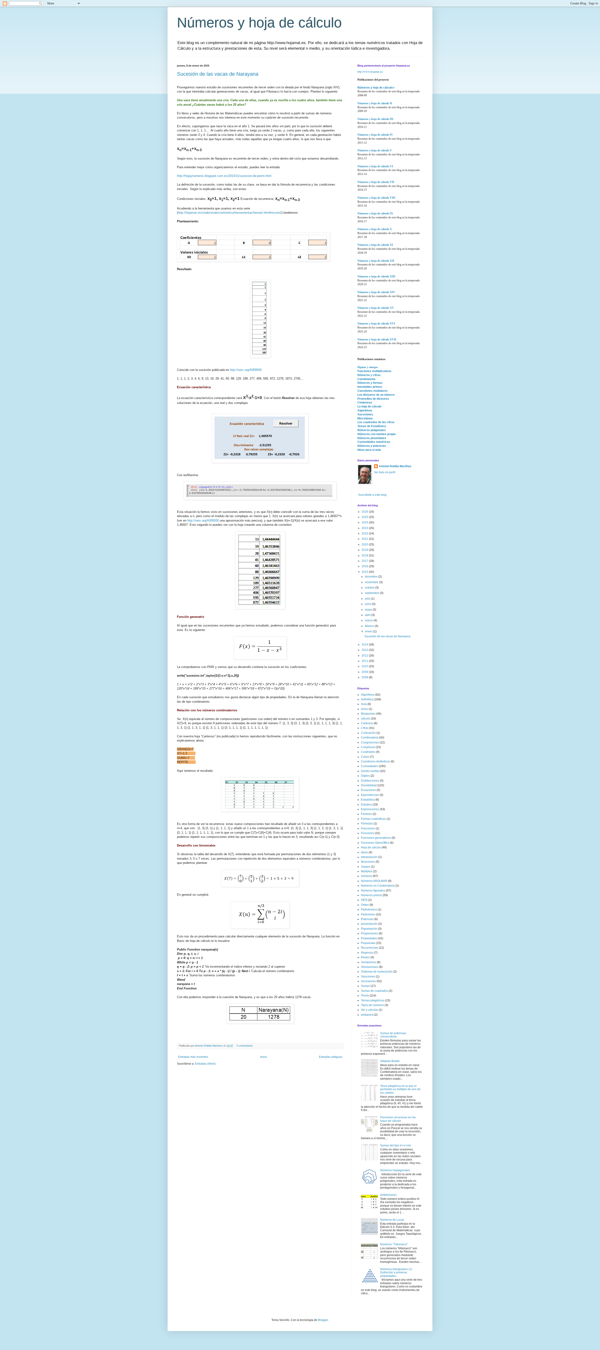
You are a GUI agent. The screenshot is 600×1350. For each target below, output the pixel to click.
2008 (365, 677)
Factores (366, 814)
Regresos (367, 952)
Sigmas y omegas (367, 367)
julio (368, 598)
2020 (365, 544)
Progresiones (369, 933)
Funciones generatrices (376, 837)
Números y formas (369, 382)
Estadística (368, 799)
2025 (365, 517)
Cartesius (367, 723)
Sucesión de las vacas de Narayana (217, 74)
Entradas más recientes (193, 1057)
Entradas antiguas (330, 1057)
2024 (365, 522)
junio (368, 604)
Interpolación (369, 857)
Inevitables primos (369, 386)
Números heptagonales (395, 1170)
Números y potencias (371, 446)
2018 (365, 555)
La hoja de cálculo (369, 406)
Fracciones (368, 828)
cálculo (365, 718)
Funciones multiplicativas (374, 371)
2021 (365, 539)
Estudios (366, 804)
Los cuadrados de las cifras (375, 422)
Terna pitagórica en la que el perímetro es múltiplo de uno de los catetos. (400, 1089)
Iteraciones (368, 861)
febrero (370, 626)
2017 (365, 561)
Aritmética (367, 699)
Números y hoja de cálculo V (374, 150)
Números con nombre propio (376, 434)
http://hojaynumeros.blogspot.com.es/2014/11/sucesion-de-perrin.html (224, 176)
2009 (365, 672)
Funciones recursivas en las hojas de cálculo (398, 1119)
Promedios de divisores (373, 398)
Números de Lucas (392, 1219)
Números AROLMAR (374, 881)
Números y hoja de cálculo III (375, 119)
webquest (367, 1014)
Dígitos (365, 775)
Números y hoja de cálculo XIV (376, 292)
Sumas (365, 986)
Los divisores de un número (375, 394)
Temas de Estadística (371, 426)
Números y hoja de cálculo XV (375, 308)
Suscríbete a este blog (371, 494)
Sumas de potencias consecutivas (393, 1035)
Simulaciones (369, 967)
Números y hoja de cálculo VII (375, 182)
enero (369, 631)
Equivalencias (370, 795)
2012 (365, 655)
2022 (365, 533)
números (366, 876)
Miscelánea (365, 418)
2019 (365, 550)
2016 (365, 566)
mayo (369, 609)
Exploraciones (370, 809)
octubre (370, 587)
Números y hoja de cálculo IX (375, 213)
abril (368, 615)
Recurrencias (369, 947)
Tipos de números (372, 1005)
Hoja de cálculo (371, 847)
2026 (365, 511)
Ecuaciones (368, 790)
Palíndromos (369, 909)
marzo (369, 620)
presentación (369, 923)
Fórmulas (367, 823)
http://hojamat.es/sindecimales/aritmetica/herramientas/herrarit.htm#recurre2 (229, 212)
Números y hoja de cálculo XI (375, 244)
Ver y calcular (369, 1009)
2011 (365, 661)
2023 (365, 528)
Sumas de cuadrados (374, 990)
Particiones (368, 914)
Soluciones (368, 976)
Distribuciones (370, 780)
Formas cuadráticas (373, 818)
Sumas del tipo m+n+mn (395, 1145)
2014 (365, 644)
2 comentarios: (245, 1045)
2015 (365, 572)
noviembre (372, 582)
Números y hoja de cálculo (259, 22)
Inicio (263, 1057)
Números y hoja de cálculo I (375, 87)
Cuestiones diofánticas (375, 761)
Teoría (365, 995)
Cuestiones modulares (372, 390)
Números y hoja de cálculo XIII (376, 276)
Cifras (364, 728)
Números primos (371, 895)
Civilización (368, 733)
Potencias (367, 919)
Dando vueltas (370, 771)
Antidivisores (388, 1195)
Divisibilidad (369, 785)
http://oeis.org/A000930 (246, 370)
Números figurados (373, 890)
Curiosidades (369, 766)
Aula (364, 704)
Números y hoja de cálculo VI (375, 166)
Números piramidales (371, 438)
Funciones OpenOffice (375, 842)
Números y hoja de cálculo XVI (376, 323)
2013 (365, 650)
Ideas (364, 852)
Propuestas (368, 943)
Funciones (367, 833)
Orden (365, 904)
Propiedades (369, 938)
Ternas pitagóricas (372, 1000)
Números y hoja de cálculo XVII (376, 339)
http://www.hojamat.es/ (370, 71)
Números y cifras (369, 375)
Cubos (365, 756)
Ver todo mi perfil (384, 472)
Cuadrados (368, 751)
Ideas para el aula (369, 449)
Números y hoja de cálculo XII (375, 260)
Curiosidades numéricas (373, 442)
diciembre (371, 576)
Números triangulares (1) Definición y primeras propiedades (396, 1273)
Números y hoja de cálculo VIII (376, 197)
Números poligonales (371, 430)
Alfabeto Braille (390, 1061)
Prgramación (369, 928)
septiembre (372, 593)
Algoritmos (364, 410)
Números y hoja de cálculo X (374, 229)
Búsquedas (368, 713)
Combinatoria (366, 379)
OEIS (364, 900)
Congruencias (370, 742)
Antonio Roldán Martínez (395, 466)
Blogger (323, 1320)
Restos (365, 957)
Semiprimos (368, 962)
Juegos (365, 866)
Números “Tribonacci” (394, 1244)
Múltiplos (366, 871)
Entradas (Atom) (205, 1063)
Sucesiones (365, 414)
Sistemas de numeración (377, 971)
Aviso (364, 709)
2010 (365, 666)
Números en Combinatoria (378, 885)
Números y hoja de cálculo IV (375, 134)
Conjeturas (364, 402)
